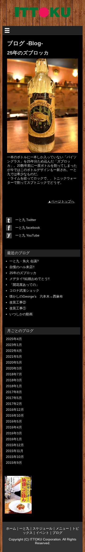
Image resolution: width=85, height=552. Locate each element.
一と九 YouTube (25, 235)
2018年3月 (14, 380)
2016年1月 (14, 439)
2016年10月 (15, 415)
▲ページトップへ (61, 201)
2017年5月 (14, 398)
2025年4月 (14, 339)
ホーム (11, 528)
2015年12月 (15, 445)
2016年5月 (14, 421)
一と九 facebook (26, 227)
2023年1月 (14, 345)
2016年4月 (14, 427)
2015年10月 (15, 457)
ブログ (57, 533)
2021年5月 (14, 356)
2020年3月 (14, 368)
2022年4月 (14, 351)
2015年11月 (14, 451)
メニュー (62, 528)
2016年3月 (14, 433)
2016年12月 (15, 409)
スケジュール (42, 528)
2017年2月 (14, 404)
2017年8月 (14, 392)
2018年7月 (14, 374)
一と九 (24, 528)
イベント (42, 533)
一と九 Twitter (24, 220)
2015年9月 (14, 463)
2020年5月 (14, 362)
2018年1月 (14, 386)
